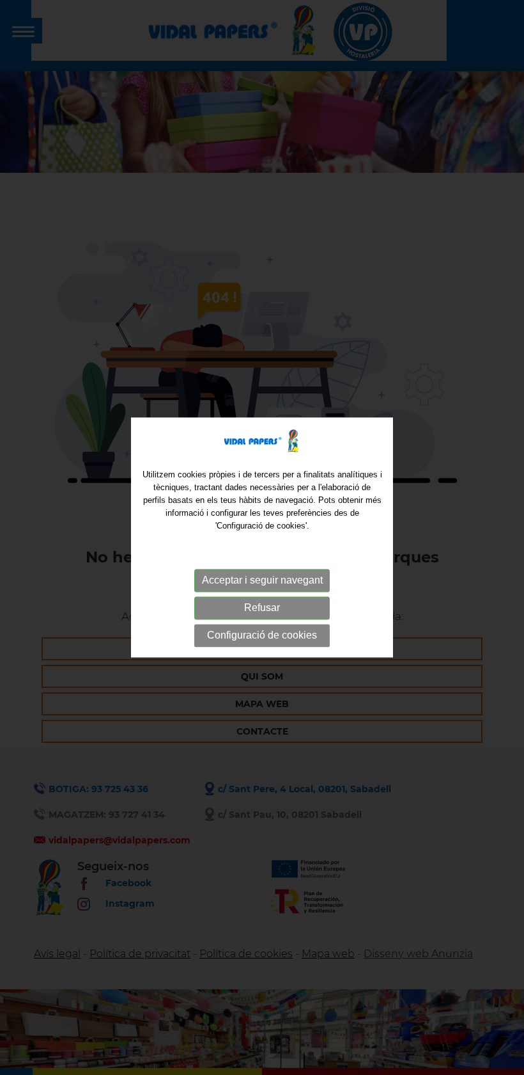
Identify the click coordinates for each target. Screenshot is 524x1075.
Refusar (262, 607)
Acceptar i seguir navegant (262, 580)
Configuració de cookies (262, 635)
